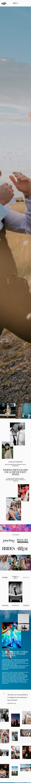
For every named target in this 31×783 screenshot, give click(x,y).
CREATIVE (25, 577)
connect (26, 3)
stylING (26, 605)
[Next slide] (4, 695)
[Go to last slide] (4, 693)
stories (5, 577)
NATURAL (5, 605)
